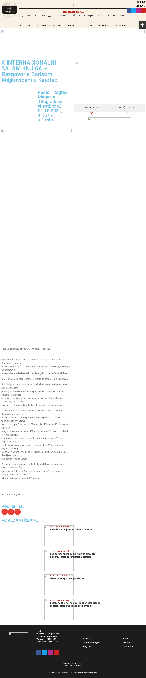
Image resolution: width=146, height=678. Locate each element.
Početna (25, 25)
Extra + (103, 25)
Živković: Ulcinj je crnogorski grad (67, 578)
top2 (56, 106)
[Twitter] (133, 10)
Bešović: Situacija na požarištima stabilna (71, 529)
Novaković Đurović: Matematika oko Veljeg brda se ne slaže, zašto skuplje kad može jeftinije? (75, 604)
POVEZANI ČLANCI (20, 520)
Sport (88, 25)
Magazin (73, 25)
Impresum (120, 25)
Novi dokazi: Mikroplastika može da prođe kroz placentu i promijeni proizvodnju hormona (73, 555)
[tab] (91, 108)
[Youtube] (143, 10)
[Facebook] (129, 10)
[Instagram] (138, 10)
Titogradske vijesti (49, 25)
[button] (4, 512)
